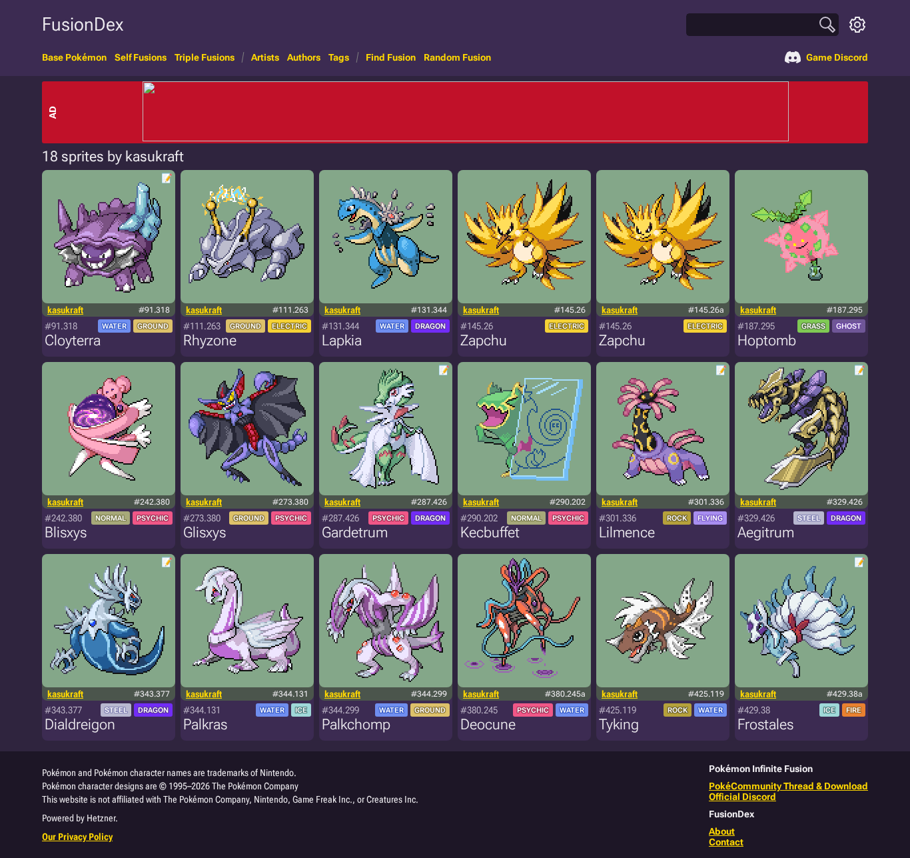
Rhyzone (209, 340)
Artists (265, 57)
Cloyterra (73, 340)
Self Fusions (141, 57)
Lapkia (342, 340)
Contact (726, 842)
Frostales (765, 724)
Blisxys (66, 532)
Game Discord (837, 57)
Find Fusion (391, 57)
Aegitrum (765, 532)
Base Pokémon (74, 57)
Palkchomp (356, 724)
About (722, 831)
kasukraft (65, 310)
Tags (338, 57)
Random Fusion (457, 57)
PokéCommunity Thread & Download (788, 786)
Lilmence (627, 532)
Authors (303, 57)
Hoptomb (766, 340)
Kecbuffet (490, 532)
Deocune (488, 724)
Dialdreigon (80, 724)
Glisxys (204, 532)
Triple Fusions (204, 57)
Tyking (619, 724)
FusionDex (82, 24)
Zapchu (483, 340)
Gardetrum (355, 532)
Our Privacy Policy (77, 836)
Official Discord (742, 796)
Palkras (205, 724)
